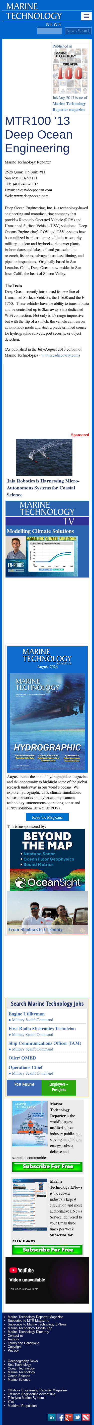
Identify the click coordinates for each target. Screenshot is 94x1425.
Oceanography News (23, 1361)
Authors (13, 1339)
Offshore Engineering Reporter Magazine (37, 1390)
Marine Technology (21, 1372)
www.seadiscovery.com (59, 355)
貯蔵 (11, 1401)
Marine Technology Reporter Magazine (35, 1317)
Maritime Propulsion (22, 1406)
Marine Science (19, 1379)
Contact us (16, 1335)
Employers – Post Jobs (58, 1086)
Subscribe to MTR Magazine (28, 1320)
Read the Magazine (47, 817)
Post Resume (24, 1084)
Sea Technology (19, 1365)
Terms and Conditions (23, 1343)
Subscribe (47, 1166)
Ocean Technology (21, 1368)
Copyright (15, 1347)
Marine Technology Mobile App (30, 1328)
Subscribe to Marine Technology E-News (37, 1324)
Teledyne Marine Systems (27, 1398)
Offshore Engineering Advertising (31, 1394)
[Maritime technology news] (33, 18)
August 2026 (47, 666)
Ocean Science (19, 1376)
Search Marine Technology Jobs (47, 1003)
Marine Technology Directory (28, 1332)
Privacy (13, 1350)
